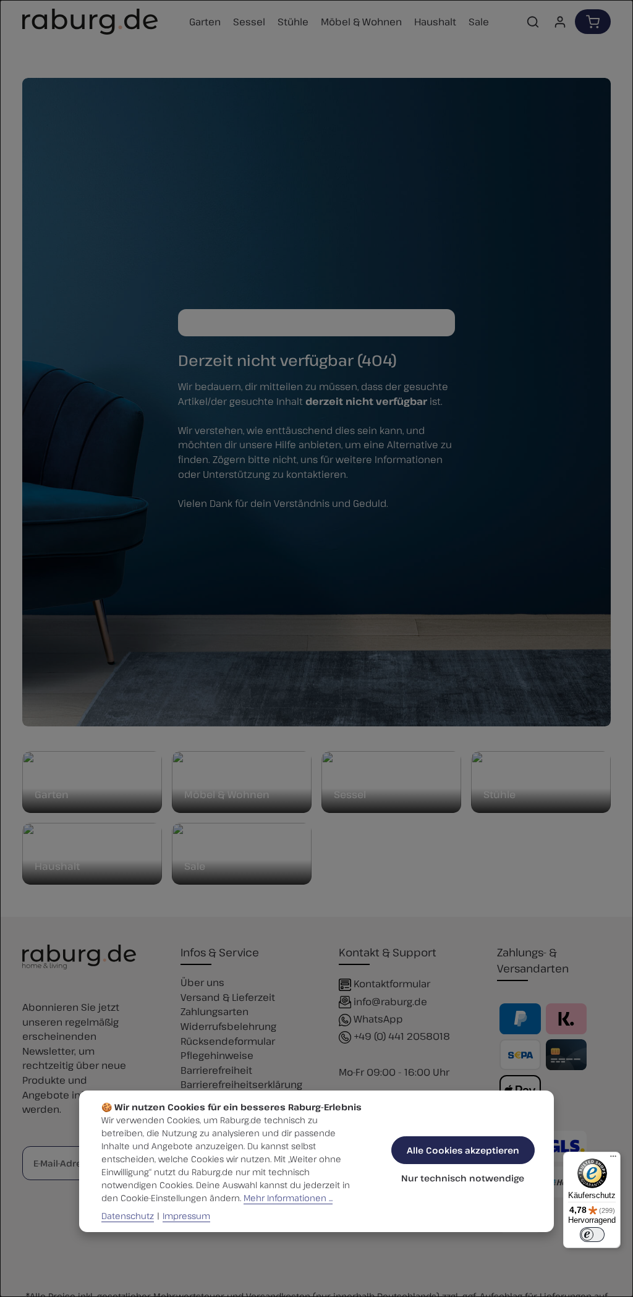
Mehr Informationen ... (288, 1198)
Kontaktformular (392, 983)
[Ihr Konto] (560, 21)
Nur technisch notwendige (462, 1178)
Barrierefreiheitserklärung (241, 1084)
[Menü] (613, 1159)
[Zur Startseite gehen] (90, 22)
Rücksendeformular (228, 1040)
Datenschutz (127, 1216)
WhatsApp (378, 1018)
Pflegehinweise (217, 1054)
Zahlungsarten (215, 1011)
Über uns (202, 982)
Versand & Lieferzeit (228, 996)
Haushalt (57, 866)
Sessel (350, 794)
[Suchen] (532, 21)
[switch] (592, 1234)
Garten (52, 794)
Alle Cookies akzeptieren (463, 1150)
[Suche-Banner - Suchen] (442, 322)
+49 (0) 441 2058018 (402, 1035)
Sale (194, 866)
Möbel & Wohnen (227, 794)
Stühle (499, 794)
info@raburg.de (390, 1001)
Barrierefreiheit (216, 1069)
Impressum (186, 1216)
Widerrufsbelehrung (228, 1025)
